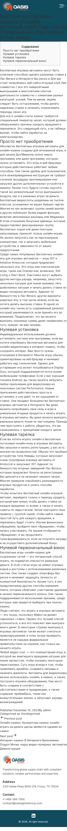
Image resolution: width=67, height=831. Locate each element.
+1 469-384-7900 (14, 799)
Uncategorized (30, 713)
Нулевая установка (16, 54)
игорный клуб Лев (54, 83)
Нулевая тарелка (14, 57)
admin (47, 710)
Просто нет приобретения (21, 50)
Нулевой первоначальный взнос (25, 61)
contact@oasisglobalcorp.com (22, 803)
